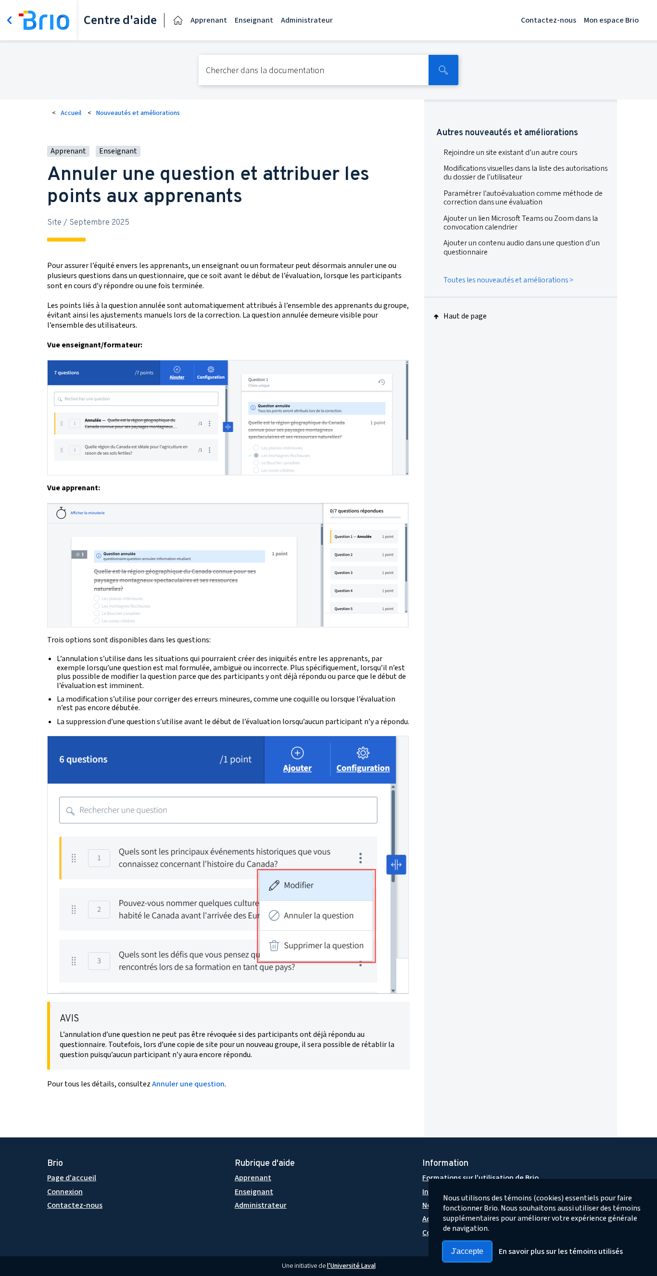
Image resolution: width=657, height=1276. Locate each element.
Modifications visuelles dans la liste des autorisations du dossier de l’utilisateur (525, 172)
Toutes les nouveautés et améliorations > (508, 280)
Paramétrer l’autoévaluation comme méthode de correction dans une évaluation (523, 197)
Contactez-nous (548, 20)
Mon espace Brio (611, 20)
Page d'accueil (71, 1178)
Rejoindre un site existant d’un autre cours (510, 152)
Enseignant (254, 20)
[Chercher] (443, 70)
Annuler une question (188, 1084)
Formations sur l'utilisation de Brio (480, 1178)
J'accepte (467, 1251)
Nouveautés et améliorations (138, 113)
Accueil (71, 113)
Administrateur (307, 20)
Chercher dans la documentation (265, 71)
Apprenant (208, 20)
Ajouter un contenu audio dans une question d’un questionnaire (521, 247)
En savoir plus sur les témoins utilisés (561, 1251)
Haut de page (465, 316)
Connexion (65, 1192)
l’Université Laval (351, 1266)
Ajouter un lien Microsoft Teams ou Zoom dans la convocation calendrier (520, 222)
